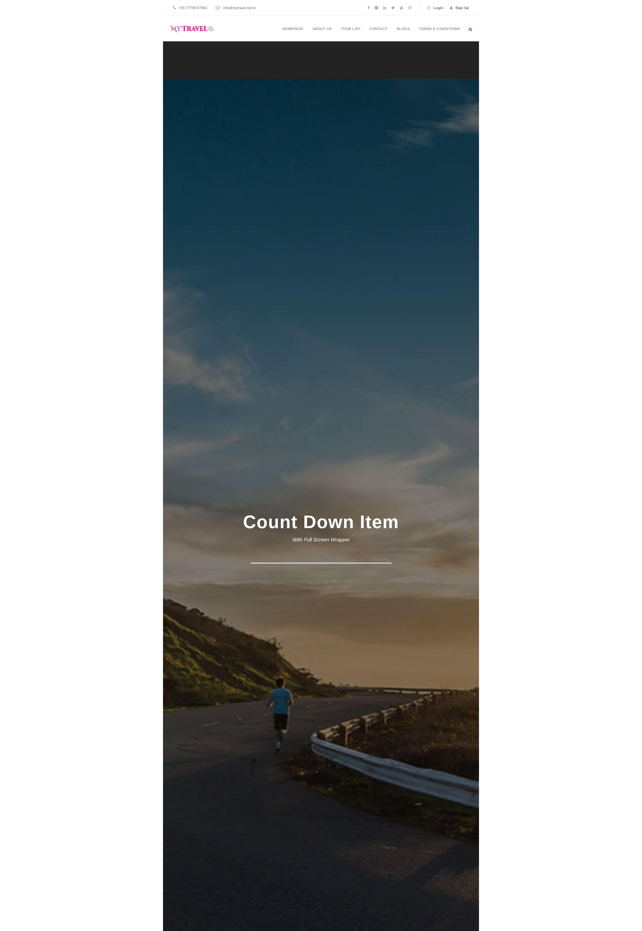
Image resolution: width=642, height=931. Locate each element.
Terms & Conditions (439, 29)
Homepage (292, 29)
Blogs (403, 29)
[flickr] (376, 8)
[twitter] (393, 8)
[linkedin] (384, 8)
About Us (322, 29)
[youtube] (401, 8)
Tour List (351, 29)
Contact (379, 29)
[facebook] (369, 8)
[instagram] (409, 8)
